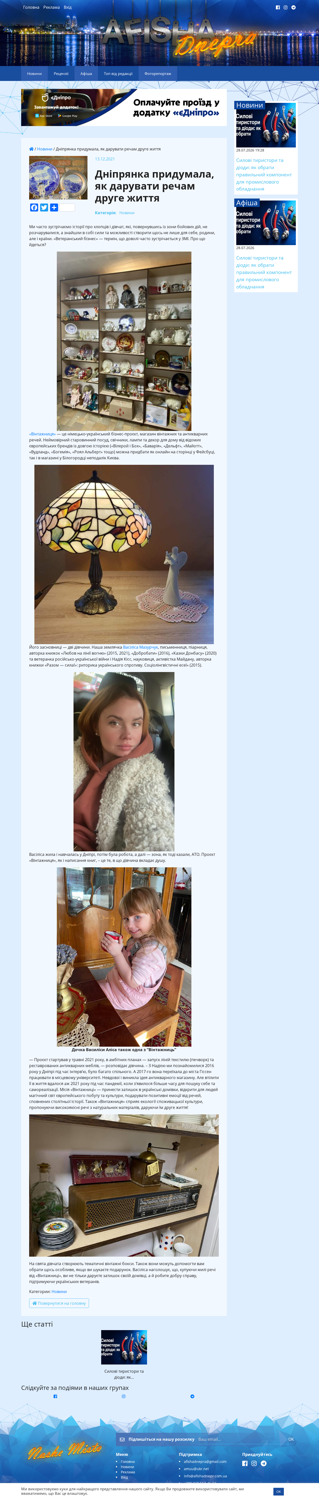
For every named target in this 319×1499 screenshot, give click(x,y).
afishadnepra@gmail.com (205, 1461)
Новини (44, 149)
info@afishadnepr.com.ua (205, 1476)
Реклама (51, 7)
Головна (31, 7)
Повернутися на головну (61, 1303)
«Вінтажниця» (42, 434)
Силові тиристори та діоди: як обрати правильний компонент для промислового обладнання (264, 174)
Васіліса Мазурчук (140, 647)
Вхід (68, 7)
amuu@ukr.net (196, 1468)
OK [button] (278, 1491)
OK (291, 1439)
